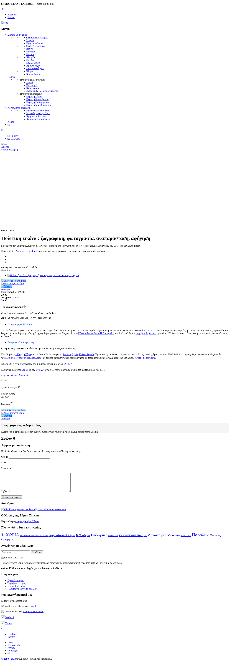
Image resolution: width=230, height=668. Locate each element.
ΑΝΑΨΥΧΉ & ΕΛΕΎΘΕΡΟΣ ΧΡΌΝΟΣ (34, 536)
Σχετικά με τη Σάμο (17, 34)
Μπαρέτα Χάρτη (9, 149)
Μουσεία (173, 535)
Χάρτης (5, 146)
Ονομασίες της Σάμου (37, 37)
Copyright (13, 650)
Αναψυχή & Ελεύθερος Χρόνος (42, 91)
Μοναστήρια (157, 535)
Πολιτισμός (32, 85)
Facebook (9, 617)
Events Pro (30, 251)
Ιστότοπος (6, 468)
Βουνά (29, 48)
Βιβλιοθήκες (83, 535)
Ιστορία (30, 40)
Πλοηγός (12, 77)
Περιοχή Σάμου (34, 96)
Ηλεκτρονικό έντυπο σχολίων (22, 588)
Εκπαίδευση (113, 535)
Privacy (11, 647)
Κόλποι (30, 54)
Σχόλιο (5, 491)
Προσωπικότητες (34, 43)
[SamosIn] (4, 22)
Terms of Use (14, 645)
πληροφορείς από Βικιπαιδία (15, 375)
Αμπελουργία (33, 65)
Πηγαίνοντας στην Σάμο (38, 110)
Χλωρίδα (31, 57)
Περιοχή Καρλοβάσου (37, 99)
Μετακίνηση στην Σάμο (38, 113)
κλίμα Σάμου (32, 521)
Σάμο (28, 354)
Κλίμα (29, 71)
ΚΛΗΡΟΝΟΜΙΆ (128, 535)
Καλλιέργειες (33, 62)
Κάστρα (142, 535)
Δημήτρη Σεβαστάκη (146, 333)
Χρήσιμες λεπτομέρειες (38, 119)
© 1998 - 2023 (8, 658)
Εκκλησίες (99, 535)
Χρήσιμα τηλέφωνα (36, 116)
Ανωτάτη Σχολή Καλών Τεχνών (78, 354)
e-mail (33, 606)
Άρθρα (11, 121)
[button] (2, 130)
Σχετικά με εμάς (16, 580)
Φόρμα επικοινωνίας (33, 611)
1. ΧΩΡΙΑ (10, 534)
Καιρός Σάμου (33, 74)
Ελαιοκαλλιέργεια (35, 68)
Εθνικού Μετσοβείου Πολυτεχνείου (96, 333)
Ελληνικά (15, 138)
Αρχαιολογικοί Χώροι (62, 535)
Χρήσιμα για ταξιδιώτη (19, 107)
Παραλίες (200, 534)
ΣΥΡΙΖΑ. (68, 364)
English (14, 136)
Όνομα (5, 456)
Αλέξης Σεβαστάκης (145, 358)
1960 (17, 354)
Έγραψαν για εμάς (17, 583)
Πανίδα (30, 60)
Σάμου (24, 369)
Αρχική (19, 251)
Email (4, 462)
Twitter (8, 623)
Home (11, 642)
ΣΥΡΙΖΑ (40, 369)
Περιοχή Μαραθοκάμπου (38, 105)
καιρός (19, 521)
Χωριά (29, 82)
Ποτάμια (30, 51)
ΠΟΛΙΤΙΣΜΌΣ (186, 536)
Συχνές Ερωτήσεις (17, 586)
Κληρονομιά (32, 88)
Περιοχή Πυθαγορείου (37, 102)
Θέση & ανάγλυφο (35, 46)
